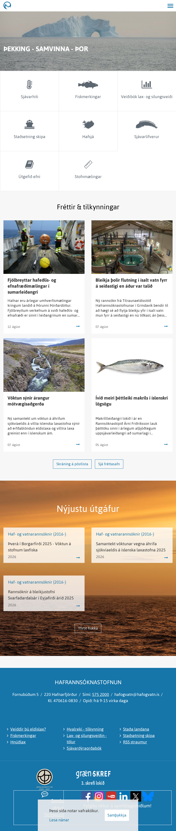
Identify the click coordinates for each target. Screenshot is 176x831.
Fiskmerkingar (23, 735)
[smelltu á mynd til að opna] (86, 796)
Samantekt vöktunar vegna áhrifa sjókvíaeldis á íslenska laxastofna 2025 (131, 546)
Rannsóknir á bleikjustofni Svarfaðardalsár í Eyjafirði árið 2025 (41, 594)
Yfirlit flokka (88, 628)
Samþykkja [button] (116, 815)
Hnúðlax (18, 742)
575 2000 (100, 694)
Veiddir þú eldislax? (28, 729)
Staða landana (136, 729)
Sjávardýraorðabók (84, 748)
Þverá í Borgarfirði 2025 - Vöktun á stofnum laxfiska (39, 546)
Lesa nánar (59, 819)
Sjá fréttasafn (109, 464)
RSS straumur (135, 742)
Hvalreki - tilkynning (85, 729)
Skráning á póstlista (72, 464)
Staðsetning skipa (139, 735)
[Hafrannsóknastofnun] (9, 5)
